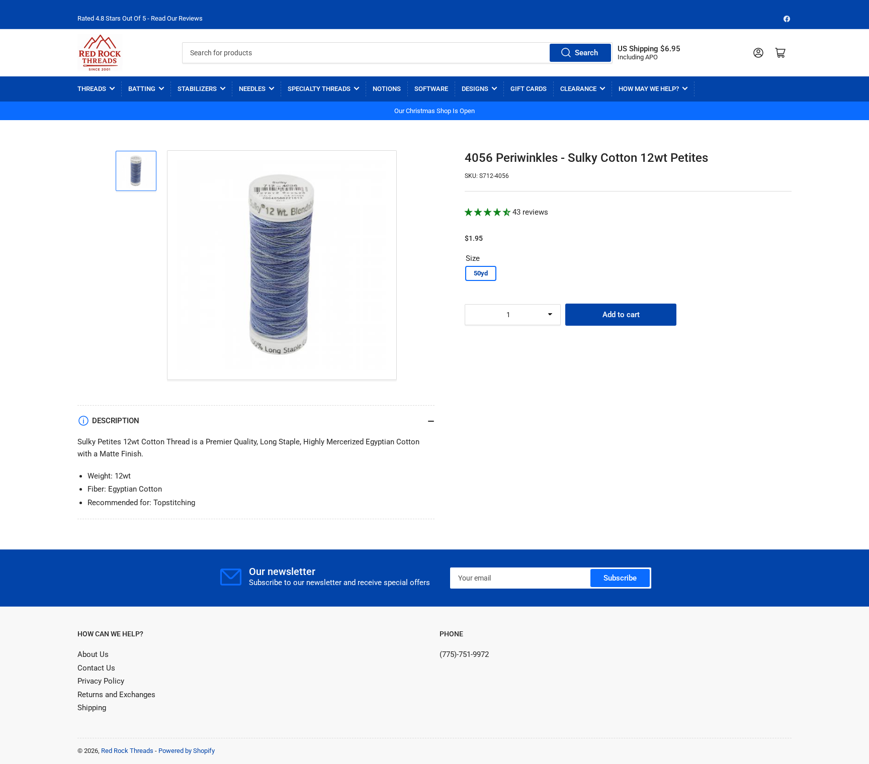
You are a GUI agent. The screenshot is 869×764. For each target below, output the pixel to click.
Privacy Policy (100, 681)
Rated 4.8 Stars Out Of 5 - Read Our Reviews (140, 18)
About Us (93, 654)
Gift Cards (528, 88)
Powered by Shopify (186, 750)
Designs (475, 88)
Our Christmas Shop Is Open (434, 111)
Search (586, 52)
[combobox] (397, 52)
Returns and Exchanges (116, 694)
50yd (481, 273)
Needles (252, 88)
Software (431, 88)
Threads (91, 88)
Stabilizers (197, 88)
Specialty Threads (319, 88)
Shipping (91, 707)
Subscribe (620, 578)
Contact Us (96, 668)
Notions (387, 88)
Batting (141, 88)
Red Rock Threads (127, 750)
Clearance (578, 88)
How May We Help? (649, 88)
